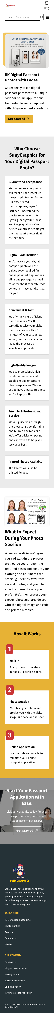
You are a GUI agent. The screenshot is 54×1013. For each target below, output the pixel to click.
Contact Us (10, 962)
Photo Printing (12, 926)
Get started (24, 830)
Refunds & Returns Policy (18, 993)
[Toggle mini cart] (47, 3)
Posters (9, 932)
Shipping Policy (13, 986)
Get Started (16, 119)
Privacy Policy (12, 974)
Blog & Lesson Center (16, 968)
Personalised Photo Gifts (18, 920)
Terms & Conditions (15, 980)
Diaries (8, 944)
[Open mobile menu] (47, 17)
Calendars (10, 938)
